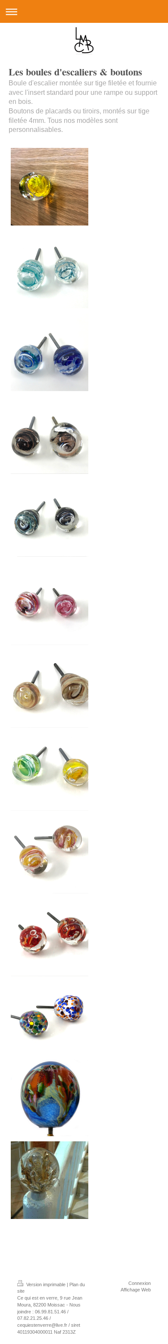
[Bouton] (49, 187)
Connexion (139, 1283)
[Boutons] (49, 269)
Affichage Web (136, 1289)
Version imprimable (46, 1284)
